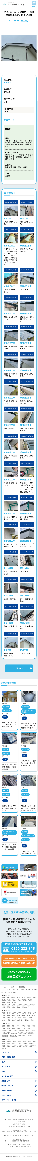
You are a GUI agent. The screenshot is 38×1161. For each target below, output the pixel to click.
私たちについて (7, 1086)
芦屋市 (33, 1025)
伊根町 (30, 1046)
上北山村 (24, 1014)
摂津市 (3, 1002)
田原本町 (30, 1017)
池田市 (18, 997)
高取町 (24, 1017)
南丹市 (3, 1045)
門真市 (30, 1001)
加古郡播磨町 (29, 1032)
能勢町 (13, 1007)
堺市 (8, 997)
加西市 (28, 1028)
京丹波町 (25, 1046)
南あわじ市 (21, 1030)
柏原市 (19, 1001)
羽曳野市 (25, 1001)
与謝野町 (4, 1048)
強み (3, 1062)
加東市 (8, 1032)
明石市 (18, 1025)
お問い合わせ (6, 1095)
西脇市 (29, 1027)
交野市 (25, 1004)
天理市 (8, 1019)
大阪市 (3, 997)
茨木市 (13, 999)
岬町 (33, 1006)
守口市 (3, 999)
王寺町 (34, 1012)
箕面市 (14, 1001)
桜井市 (33, 1015)
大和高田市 (26, 1020)
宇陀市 (29, 1012)
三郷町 (3, 1017)
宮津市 (29, 1041)
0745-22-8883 (20, 1123)
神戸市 (3, 1025)
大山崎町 (15, 1045)
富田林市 (30, 999)
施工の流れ (5, 1066)
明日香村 (9, 1012)
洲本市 (28, 1025)
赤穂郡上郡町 (21, 1035)
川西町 (3, 1015)
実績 (12, 987)
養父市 (10, 1030)
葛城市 (18, 1014)
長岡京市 (14, 1043)
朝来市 (27, 1030)
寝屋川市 (4, 1001)
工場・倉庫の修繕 (8, 1057)
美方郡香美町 (5, 1037)
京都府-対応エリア (7, 1040)
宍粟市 (3, 1032)
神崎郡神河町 (5, 1035)
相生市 (8, 1027)
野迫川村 (20, 1019)
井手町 (26, 1045)
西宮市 (23, 1025)
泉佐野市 (24, 999)
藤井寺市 (14, 1002)
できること (5, 1052)
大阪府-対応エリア (7, 996)
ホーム (3, 987)
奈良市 (3, 1012)
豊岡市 (13, 1027)
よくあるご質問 (7, 1076)
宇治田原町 (33, 1045)
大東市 (9, 1004)
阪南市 (3, 1006)
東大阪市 (4, 1004)
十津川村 (14, 1019)
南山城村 (19, 1046)
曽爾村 (19, 1017)
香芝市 (8, 1014)
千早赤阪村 (24, 1007)
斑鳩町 (19, 1012)
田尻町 (28, 1006)
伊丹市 (3, 1027)
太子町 (3, 1007)
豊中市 (8, 1006)
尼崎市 (13, 1025)
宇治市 (24, 1041)
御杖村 (3, 1020)
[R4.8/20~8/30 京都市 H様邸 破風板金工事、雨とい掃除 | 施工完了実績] (14, 5)
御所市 (28, 1015)
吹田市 (23, 997)
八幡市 (19, 1043)
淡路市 (33, 1030)
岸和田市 (13, 997)
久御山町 (21, 1045)
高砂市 (8, 1028)
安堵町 (14, 1012)
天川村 (3, 1019)
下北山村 (14, 1017)
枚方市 (8, 999)
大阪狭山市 (32, 1004)
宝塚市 (34, 1027)
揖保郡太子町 (13, 1035)
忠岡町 (18, 1006)
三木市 (3, 1028)
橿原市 (13, 1014)
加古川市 (19, 1027)
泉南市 (14, 1004)
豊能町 (18, 1007)
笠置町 (3, 1046)
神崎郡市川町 (22, 1033)
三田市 (23, 1028)
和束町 (8, 1046)
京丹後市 (31, 1043)
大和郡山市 (19, 1020)
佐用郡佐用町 (29, 1035)
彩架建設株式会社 (20, 1139)
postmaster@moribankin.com (21, 1126)
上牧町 (8, 1015)
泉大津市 (29, 997)
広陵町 (18, 1015)
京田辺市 (25, 1043)
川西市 (13, 1028)
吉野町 (33, 1020)
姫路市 (8, 1025)
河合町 (29, 1014)
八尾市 (18, 999)
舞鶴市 (14, 1041)
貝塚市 (34, 997)
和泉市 (9, 1001)
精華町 (13, 1046)
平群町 (31, 1019)
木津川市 (9, 1045)
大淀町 (3, 1014)
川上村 (34, 1014)
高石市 (8, 1002)
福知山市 (9, 1041)
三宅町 (8, 1020)
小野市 (18, 1028)
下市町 (8, 1017)
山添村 (13, 1020)
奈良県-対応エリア (7, 1010)
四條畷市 (20, 1004)
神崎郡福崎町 (31, 1033)
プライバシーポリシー (9, 1100)
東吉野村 (26, 1019)
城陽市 (3, 1043)
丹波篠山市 (4, 1030)
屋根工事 (7, 92)
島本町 (13, 1006)
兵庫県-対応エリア (7, 1023)
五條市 (23, 1015)
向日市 (8, 1043)
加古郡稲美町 (21, 1032)
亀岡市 (34, 1041)
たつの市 (14, 1032)
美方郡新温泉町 (13, 1037)
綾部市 (19, 1041)
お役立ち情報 (6, 1090)
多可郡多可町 (14, 1033)
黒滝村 (13, 1015)
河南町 (8, 1007)
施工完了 (22, 987)
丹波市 (15, 1030)
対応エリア (5, 1081)
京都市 (3, 1041)
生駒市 (24, 1012)
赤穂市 (24, 1027)
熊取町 (23, 1006)
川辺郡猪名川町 (5, 1033)
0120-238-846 (20, 1121)
